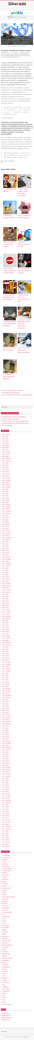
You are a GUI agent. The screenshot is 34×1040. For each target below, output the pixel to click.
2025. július (5, 463)
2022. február (5, 553)
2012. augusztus (6, 802)
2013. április (5, 785)
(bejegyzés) (6, 1015)
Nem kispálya (5, 960)
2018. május (5, 651)
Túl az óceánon (6, 989)
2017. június (5, 675)
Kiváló (4, 923)
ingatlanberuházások (7, 55)
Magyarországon (6, 940)
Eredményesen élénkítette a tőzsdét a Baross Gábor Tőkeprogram (9, 323)
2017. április (5, 680)
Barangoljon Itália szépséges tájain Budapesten (14, 417)
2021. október (5, 561)
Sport (3, 976)
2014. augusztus (6, 750)
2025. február (5, 474)
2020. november (6, 585)
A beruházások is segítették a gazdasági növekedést (23, 244)
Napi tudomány (6, 954)
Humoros (4, 903)
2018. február (5, 658)
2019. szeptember (6, 616)
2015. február (5, 737)
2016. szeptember (6, 695)
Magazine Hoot (15, 1036)
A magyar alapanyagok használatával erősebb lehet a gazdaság (9, 297)
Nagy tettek (5, 947)
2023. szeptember (6, 511)
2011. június (5, 833)
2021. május (5, 572)
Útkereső (4, 993)
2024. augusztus (6, 487)
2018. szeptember (6, 642)
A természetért (6, 855)
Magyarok (4, 938)
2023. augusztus (6, 513)
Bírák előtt (5, 864)
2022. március (6, 550)
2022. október (5, 535)
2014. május (5, 756)
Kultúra (4, 934)
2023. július (5, 515)
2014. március (6, 761)
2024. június (5, 491)
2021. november (6, 559)
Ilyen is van (5, 905)
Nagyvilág (5, 951)
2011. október (5, 824)
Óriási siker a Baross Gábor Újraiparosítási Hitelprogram (8, 376)
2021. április (5, 574)
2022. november (6, 533)
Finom (4, 892)
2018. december (6, 636)
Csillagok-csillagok (7, 868)
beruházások (24, 52)
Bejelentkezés (5, 1013)
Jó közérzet (5, 910)
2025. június (5, 465)
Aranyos (4, 862)
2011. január (5, 844)
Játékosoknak (5, 908)
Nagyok (4, 949)
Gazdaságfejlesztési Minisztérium (20, 54)
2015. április (5, 732)
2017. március (6, 682)
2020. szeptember (6, 590)
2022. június (5, 544)
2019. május (5, 625)
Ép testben (5, 879)
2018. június (5, 649)
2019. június (5, 623)
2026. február (5, 447)
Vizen (3, 1000)
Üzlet (3, 995)
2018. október (5, 640)
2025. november (6, 454)
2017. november (6, 664)
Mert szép (4, 943)
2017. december (6, 662)
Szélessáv (4, 978)
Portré (3, 973)
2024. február (5, 500)
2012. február (5, 815)
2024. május (5, 493)
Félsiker (4, 890)
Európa (4, 881)
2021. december (6, 557)
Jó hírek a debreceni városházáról (10, 419)
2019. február (5, 631)
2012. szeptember (6, 800)
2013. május (5, 783)
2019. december (6, 609)
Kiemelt (4, 921)
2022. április (5, 548)
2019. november (6, 612)
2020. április (5, 601)
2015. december (6, 715)
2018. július (5, 647)
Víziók (4, 1002)
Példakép (4, 969)
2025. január (5, 476)
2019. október (5, 614)
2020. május (5, 599)
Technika (4, 980)
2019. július (5, 620)
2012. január (5, 818)
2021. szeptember (6, 563)
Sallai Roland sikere (7, 425)
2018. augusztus (6, 645)
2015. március (6, 734)
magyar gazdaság (6, 57)
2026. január (5, 450)
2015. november (6, 717)
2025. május (5, 467)
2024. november (6, 480)
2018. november (6, 638)
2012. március (6, 813)
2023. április (5, 522)
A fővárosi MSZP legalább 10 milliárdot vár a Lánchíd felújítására (10, 270)
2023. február (5, 526)
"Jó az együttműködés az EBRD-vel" (9, 190)
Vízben (4, 997)
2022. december (6, 531)
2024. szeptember (6, 485)
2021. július (5, 568)
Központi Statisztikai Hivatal (22, 55)
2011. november (6, 822)
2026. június (5, 439)
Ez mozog (4, 884)
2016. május (5, 704)
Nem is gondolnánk (7, 958)
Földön (4, 894)
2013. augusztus (6, 776)
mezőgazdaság (15, 57)
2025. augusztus (6, 460)
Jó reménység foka (7, 912)
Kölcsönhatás (5, 925)
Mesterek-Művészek (7, 945)
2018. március (6, 655)
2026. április (5, 443)
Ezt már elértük (6, 888)
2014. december (6, 741)
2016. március (6, 708)
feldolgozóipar (5, 54)
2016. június (5, 701)
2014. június (5, 754)
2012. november (6, 796)
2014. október (5, 745)
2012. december (6, 794)
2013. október (5, 772)
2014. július (5, 752)
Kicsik (4, 919)
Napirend (4, 956)
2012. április (5, 811)
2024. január (5, 502)
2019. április (5, 627)
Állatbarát (4, 859)
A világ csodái (6, 857)
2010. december (6, 846)
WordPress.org (6, 1020)
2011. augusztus (6, 829)
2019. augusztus (6, 618)
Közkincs (4, 930)
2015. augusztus (6, 723)
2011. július (5, 831)
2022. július (5, 542)
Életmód (4, 873)
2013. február (5, 789)
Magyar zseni (5, 936)
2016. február (5, 710)
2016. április (5, 706)
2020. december (6, 583)
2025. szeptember (6, 458)
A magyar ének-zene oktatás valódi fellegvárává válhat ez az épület (24, 298)
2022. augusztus (6, 539)
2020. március (6, 603)
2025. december (6, 452)
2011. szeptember (6, 826)
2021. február (5, 579)
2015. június (5, 728)
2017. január (5, 686)
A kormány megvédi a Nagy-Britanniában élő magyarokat (23, 270)
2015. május (5, 730)
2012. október (5, 798)
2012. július (5, 804)
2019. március (6, 629)
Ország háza (5, 965)
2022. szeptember (6, 537)
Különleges (5, 932)
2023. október (5, 509)
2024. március (6, 498)
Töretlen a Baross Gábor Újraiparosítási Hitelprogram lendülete (24, 350)
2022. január (5, 555)
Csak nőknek (5, 866)
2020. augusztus (6, 592)
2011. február (5, 842)
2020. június (5, 596)
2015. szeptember (6, 721)
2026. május (5, 441)
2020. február (5, 605)
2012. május (5, 809)
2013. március (6, 787)
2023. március (6, 524)
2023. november (6, 506)
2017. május (5, 677)
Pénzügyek (5, 971)
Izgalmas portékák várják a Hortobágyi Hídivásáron (15, 423)
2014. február (5, 763)
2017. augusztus (6, 671)
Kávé (3, 914)
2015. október (5, 719)
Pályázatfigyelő (6, 967)
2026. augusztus (6, 434)
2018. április (5, 653)
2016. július (5, 699)
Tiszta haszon (5, 982)
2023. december (6, 504)
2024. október (5, 482)
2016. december (6, 688)
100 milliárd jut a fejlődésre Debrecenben (9, 216)
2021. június (5, 570)
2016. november (6, 691)
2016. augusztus (6, 697)
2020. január (5, 607)
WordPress (26, 1036)
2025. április (5, 469)
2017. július (5, 673)
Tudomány (5, 987)
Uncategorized (6, 991)
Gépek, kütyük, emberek (8, 897)
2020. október (5, 588)
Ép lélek (4, 877)
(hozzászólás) (7, 1017)
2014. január (5, 765)
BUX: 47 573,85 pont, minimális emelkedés (21, 395)
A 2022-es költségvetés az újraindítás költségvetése (24, 216)
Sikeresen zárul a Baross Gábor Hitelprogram (9, 349)
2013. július (5, 778)
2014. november (6, 743)
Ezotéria (4, 886)
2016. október (5, 693)
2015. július (5, 726)
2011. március (6, 840)
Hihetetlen (5, 901)
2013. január (5, 791)
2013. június (5, 780)
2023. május (5, 520)
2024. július (5, 489)
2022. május (5, 546)
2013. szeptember (6, 774)
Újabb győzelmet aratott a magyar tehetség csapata (15, 421)
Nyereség (4, 962)
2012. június (5, 807)
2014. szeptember (6, 748)
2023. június (5, 517)
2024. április (5, 496)
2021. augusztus (6, 566)
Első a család (5, 875)
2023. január (5, 528)
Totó (3, 984)
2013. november (6, 769)
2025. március (6, 471)
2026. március (6, 445)
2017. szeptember (6, 669)
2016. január (5, 712)
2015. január (5, 739)
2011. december (6, 820)
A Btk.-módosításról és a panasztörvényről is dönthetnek (9, 244)
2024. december (6, 478)
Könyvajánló (5, 927)
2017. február (5, 684)
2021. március (6, 577)
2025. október (5, 456)
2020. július (5, 594)
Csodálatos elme (6, 870)
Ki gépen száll (6, 916)
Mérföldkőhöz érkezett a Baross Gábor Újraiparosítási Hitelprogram (24, 324)
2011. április (5, 837)
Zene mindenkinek (7, 1004)
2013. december (6, 767)
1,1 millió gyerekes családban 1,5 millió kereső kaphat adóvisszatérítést (23, 192)
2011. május (5, 835)
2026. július (5, 436)
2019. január (5, 634)
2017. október (5, 666)
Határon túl (5, 899)
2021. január (5, 581)
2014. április (5, 758)
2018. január (5, 660)
